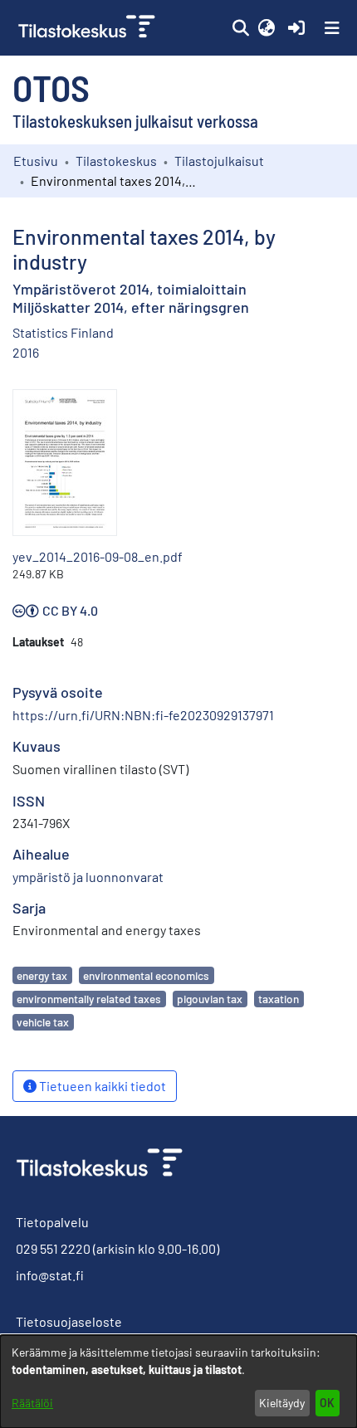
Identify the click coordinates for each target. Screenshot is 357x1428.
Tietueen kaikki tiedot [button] (101, 1086)
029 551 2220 (53, 1248)
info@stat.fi (50, 1275)
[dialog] (178, 1381)
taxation (278, 999)
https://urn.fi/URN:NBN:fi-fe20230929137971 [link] (143, 715)
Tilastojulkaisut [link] (219, 160)
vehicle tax (43, 1022)
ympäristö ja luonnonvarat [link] (88, 877)
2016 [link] (25, 352)
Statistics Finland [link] (63, 332)
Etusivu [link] (35, 160)
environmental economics (146, 975)
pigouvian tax (209, 999)
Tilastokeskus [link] (116, 160)
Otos (51, 87)
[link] (88, 27)
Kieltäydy (282, 1403)
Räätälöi (32, 1403)
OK (327, 1403)
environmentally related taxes (89, 999)
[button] (240, 28)
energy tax (42, 975)
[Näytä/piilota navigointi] (332, 28)
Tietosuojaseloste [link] (69, 1321)
